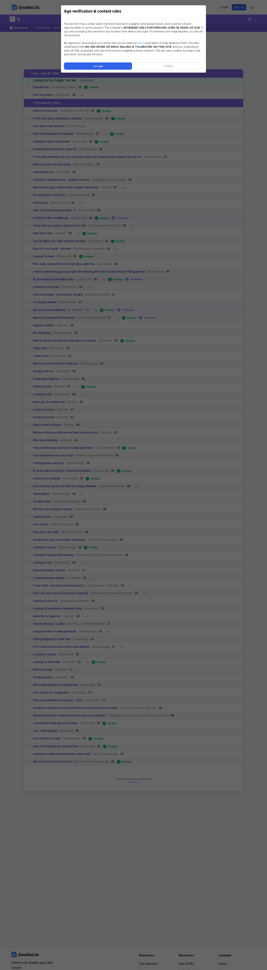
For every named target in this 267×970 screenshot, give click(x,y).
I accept (98, 66)
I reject (168, 66)
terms (141, 43)
